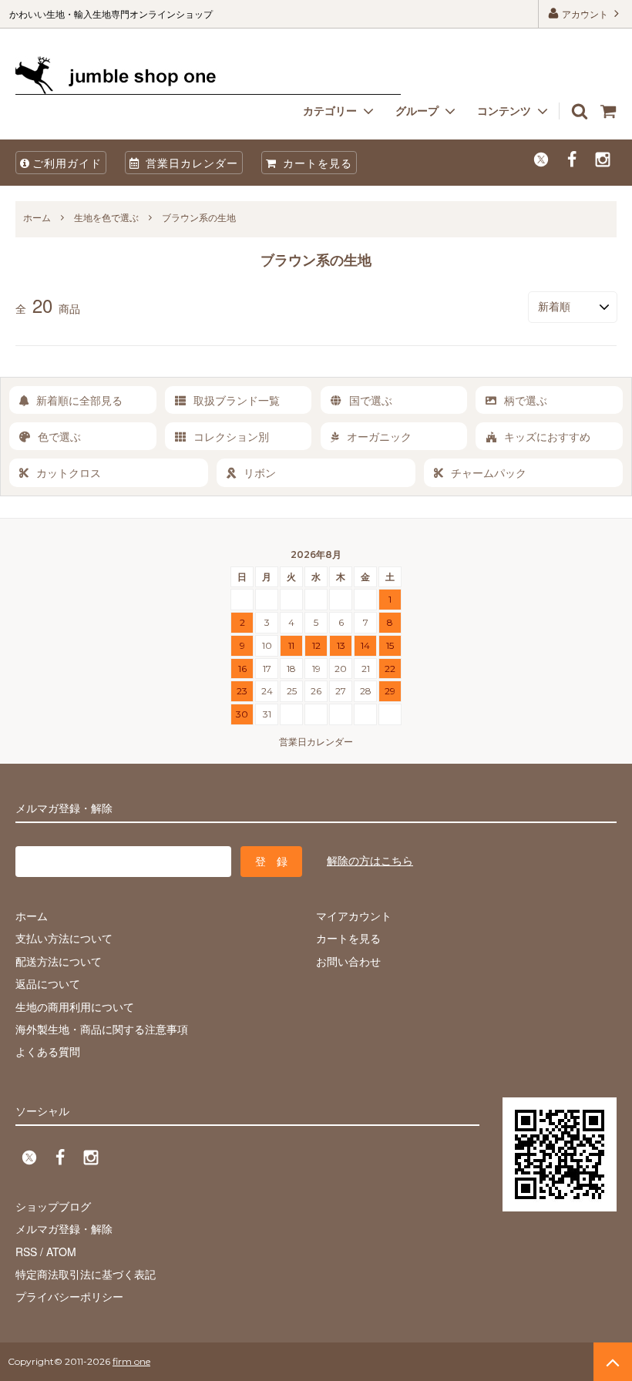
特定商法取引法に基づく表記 (85, 1274)
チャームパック (488, 472)
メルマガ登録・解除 (64, 1228)
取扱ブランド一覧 (236, 400)
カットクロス (68, 472)
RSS (26, 1251)
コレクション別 (231, 436)
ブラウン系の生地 (199, 216)
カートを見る (315, 162)
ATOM (61, 1251)
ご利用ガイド (67, 162)
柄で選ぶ (525, 400)
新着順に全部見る (79, 400)
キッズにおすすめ (547, 436)
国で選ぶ (370, 400)
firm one (131, 1361)
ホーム (37, 216)
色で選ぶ (59, 436)
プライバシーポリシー (69, 1296)
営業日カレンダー (190, 162)
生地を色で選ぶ (106, 216)
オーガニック (379, 436)
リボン (260, 472)
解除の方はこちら (370, 860)
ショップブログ (53, 1206)
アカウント (585, 13)
